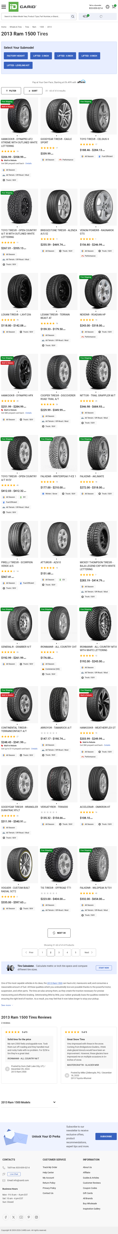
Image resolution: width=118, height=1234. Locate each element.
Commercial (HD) (52, 669)
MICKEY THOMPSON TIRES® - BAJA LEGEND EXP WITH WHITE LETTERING (97, 566)
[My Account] (107, 6)
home (3, 27)
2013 (49, 27)
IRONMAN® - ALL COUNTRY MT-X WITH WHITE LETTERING (98, 648)
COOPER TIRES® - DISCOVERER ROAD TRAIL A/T (58, 397)
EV (24, 497)
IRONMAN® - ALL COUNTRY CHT (59, 646)
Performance (68, 160)
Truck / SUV (11, 180)
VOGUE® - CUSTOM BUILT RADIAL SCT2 (15, 889)
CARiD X (13, 1217)
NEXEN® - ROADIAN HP (93, 314)
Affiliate (86, 1172)
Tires (27, 27)
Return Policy (49, 1183)
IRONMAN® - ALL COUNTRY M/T (23, 1058)
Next (87, 952)
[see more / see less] (7, 1005)
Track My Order (50, 1167)
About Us (87, 1167)
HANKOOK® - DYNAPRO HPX (17, 395)
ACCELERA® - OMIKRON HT (95, 806)
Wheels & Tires (16, 27)
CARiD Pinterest (29, 1217)
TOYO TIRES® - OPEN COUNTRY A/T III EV (19, 478)
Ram (34, 27)
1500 (42, 27)
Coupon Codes (90, 1188)
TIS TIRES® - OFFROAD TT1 (56, 887)
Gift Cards (88, 1193)
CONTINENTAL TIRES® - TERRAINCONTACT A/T (14, 729)
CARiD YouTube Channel (21, 1217)
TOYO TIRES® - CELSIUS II (94, 139)
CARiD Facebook (5, 1217)
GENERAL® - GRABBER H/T (16, 646)
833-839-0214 (96, 8)
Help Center (48, 1172)
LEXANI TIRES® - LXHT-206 (16, 314)
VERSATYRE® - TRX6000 (54, 806)
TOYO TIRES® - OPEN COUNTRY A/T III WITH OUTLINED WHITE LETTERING (19, 234)
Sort (34, 91)
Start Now (104, 968)
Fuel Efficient (107, 156)
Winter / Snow (51, 494)
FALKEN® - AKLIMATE (92, 476)
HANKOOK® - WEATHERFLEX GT (98, 727)
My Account (48, 1178)
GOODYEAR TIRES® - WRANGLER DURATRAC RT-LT (19, 808)
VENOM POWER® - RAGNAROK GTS (97, 232)
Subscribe (106, 1136)
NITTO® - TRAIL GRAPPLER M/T (98, 395)
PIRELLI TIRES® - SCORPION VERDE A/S (17, 564)
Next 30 (61, 933)
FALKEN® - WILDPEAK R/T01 (96, 887)
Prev (31, 952)
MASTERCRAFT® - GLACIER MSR (83, 1065)
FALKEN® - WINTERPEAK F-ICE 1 (58, 476)
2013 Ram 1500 (54, 983)
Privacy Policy (49, 1188)
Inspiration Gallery (91, 1208)
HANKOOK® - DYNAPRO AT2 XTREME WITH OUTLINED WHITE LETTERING (19, 142)
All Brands (88, 1198)
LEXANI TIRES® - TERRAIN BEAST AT (55, 316)
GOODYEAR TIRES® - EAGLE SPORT (56, 141)
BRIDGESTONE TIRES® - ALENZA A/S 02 (59, 232)
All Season (10, 170)
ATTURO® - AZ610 (51, 562)
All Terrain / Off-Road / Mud (17, 175)
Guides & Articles (91, 1178)
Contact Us (48, 1193)
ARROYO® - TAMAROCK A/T (56, 727)
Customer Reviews (92, 1183)
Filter (12, 91)
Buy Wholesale (90, 1203)
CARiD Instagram (36, 1217)
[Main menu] (3, 6)
